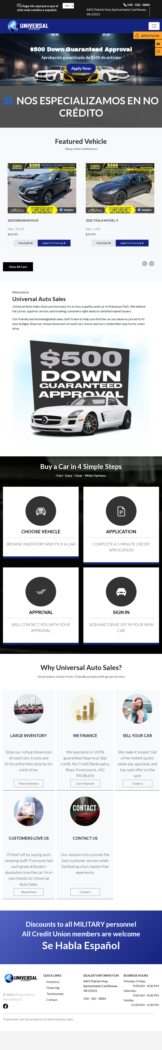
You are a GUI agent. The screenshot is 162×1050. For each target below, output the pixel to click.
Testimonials (55, 994)
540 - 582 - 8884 (138, 5)
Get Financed (85, 783)
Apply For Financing (52, 242)
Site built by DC (13, 999)
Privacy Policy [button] (24, 994)
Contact (85, 892)
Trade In (137, 783)
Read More (28, 892)
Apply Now (81, 68)
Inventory (52, 982)
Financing (52, 987)
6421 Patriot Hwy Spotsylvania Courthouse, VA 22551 (100, 985)
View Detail (24, 242)
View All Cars (18, 267)
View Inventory (28, 783)
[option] (42, 205)
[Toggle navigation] (154, 26)
